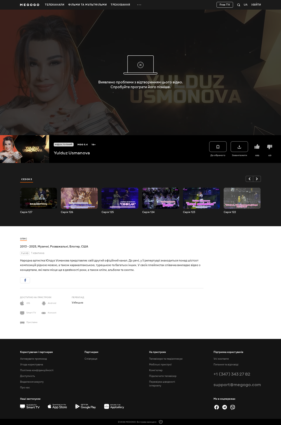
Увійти (256, 5)
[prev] (249, 179)
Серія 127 (26, 212)
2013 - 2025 (28, 246)
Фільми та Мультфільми (87, 5)
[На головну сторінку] (29, 5)
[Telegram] (225, 407)
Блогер (74, 246)
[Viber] (233, 407)
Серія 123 (189, 212)
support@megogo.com (237, 385)
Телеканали (54, 5)
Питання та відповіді (226, 364)
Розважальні (59, 246)
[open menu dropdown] (139, 5)
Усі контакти (221, 359)
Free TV (225, 5)
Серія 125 (108, 212)
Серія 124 (148, 212)
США (84, 246)
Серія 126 (67, 212)
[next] (257, 179)
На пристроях (157, 352)
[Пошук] (238, 5)
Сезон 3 (26, 179)
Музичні (43, 246)
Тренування (120, 5)
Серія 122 (230, 212)
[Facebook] (217, 407)
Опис (23, 238)
